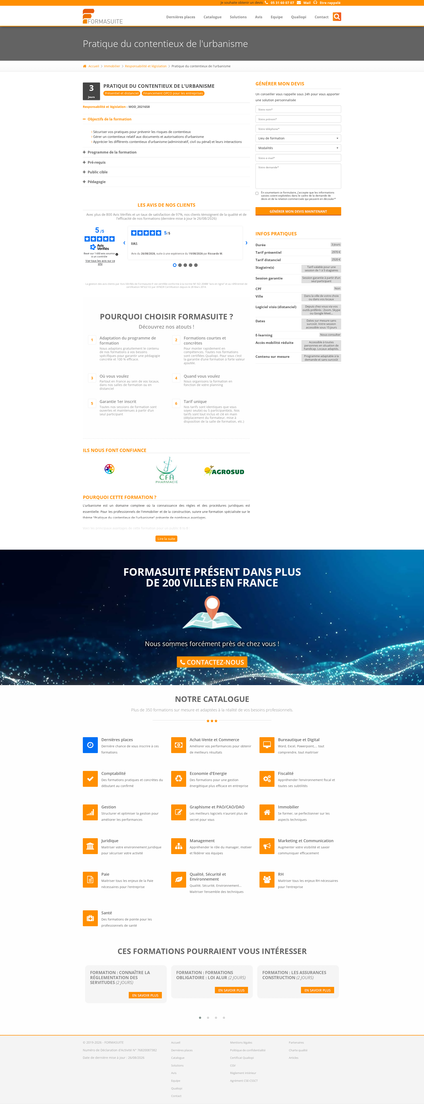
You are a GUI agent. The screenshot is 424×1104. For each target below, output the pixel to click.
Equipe (277, 17)
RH (281, 874)
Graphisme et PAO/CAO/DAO (217, 806)
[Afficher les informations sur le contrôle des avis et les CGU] (117, 254)
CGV (233, 1065)
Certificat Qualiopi (242, 1058)
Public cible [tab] (97, 172)
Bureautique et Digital (299, 739)
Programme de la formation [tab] (112, 152)
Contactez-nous (214, 662)
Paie (105, 874)
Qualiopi (298, 17)
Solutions (238, 17)
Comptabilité (113, 773)
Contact (322, 17)
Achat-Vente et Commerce (214, 739)
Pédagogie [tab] (96, 181)
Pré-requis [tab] (96, 162)
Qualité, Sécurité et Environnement (208, 876)
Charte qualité (298, 1050)
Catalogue (212, 17)
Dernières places (180, 17)
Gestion (108, 806)
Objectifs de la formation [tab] (109, 119)
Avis (258, 17)
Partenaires (296, 1042)
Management (202, 840)
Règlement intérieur (243, 1073)
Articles (293, 1058)
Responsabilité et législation (146, 66)
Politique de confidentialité (247, 1050)
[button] (200, 1017)
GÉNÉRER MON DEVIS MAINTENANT (298, 211)
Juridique (109, 840)
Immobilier (112, 66)
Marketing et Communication (305, 840)
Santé (106, 912)
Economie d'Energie (208, 773)
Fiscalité (285, 773)
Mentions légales (241, 1042)
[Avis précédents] (124, 243)
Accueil (94, 66)
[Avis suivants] (246, 243)
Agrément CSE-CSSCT (244, 1081)
